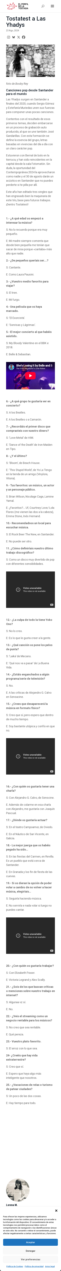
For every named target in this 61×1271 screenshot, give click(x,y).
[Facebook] (23, 37)
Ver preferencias (30, 1259)
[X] (18, 37)
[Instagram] (8, 37)
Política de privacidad (34, 1266)
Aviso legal (50, 1266)
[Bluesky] (13, 37)
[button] (56, 1210)
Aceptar (30, 1242)
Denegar (30, 1251)
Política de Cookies (14, 1266)
